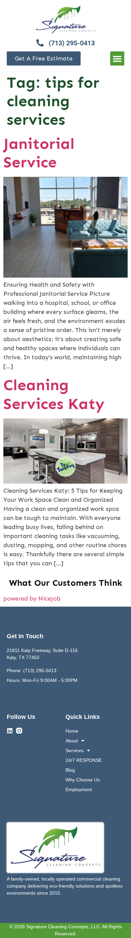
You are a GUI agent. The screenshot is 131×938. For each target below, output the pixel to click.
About (72, 740)
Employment (79, 789)
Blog (70, 770)
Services (75, 750)
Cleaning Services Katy (53, 394)
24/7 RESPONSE (84, 760)
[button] (117, 58)
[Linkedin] (10, 731)
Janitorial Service (39, 152)
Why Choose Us (83, 779)
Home (72, 731)
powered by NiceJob (31, 598)
